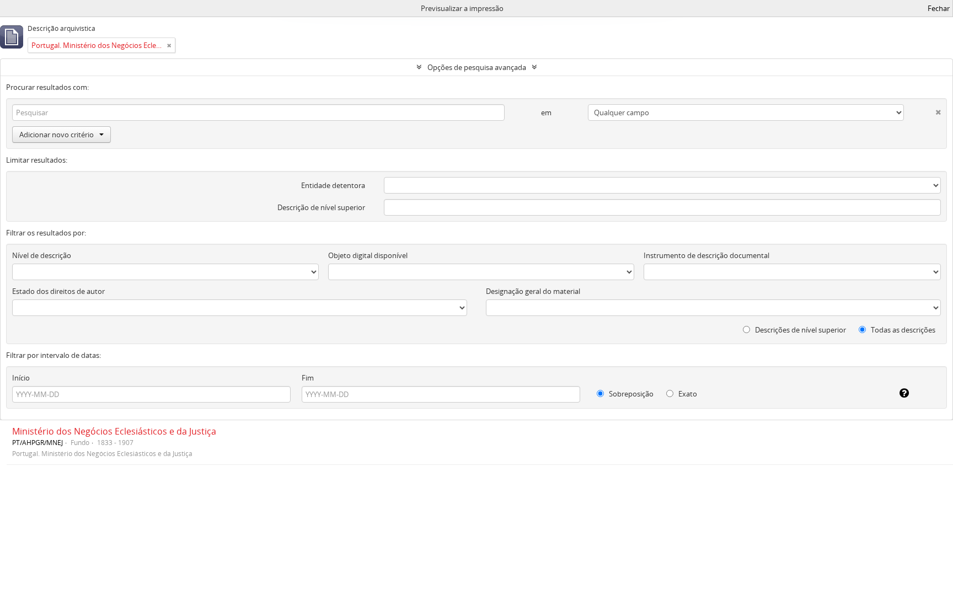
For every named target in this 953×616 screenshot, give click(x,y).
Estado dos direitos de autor (58, 291)
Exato (687, 394)
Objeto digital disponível (368, 255)
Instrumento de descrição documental (706, 255)
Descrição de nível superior (321, 207)
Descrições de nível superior (799, 330)
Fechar (939, 8)
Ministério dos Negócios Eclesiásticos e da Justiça (114, 431)
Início (21, 378)
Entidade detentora (333, 185)
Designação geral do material (533, 291)
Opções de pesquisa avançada (476, 67)
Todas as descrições (902, 330)
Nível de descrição (41, 255)
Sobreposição (630, 394)
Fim (308, 378)
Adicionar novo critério (56, 135)
